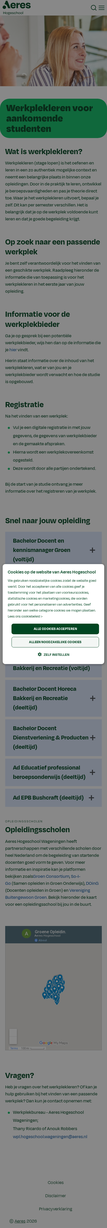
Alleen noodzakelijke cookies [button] (55, 642)
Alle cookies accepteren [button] (55, 628)
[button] (53, 654)
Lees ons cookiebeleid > (25, 616)
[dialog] (53, 614)
